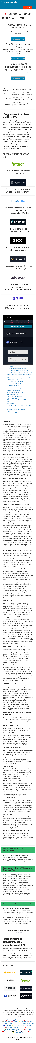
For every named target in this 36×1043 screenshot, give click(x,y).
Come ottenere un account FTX (16, 368)
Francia (31, 1022)
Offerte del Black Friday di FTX (16, 396)
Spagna (9, 1020)
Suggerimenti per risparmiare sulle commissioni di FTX (17, 412)
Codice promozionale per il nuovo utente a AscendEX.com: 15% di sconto (18, 287)
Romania (23, 1022)
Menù (28, 7)
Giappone (9, 1027)
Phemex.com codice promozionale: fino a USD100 (18, 230)
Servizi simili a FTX (12, 394)
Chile (32, 1023)
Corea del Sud (19, 1027)
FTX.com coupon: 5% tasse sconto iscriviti (18, 26)
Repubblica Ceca (14, 1023)
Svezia (24, 1031)
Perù (23, 1025)
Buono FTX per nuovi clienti (15, 392)
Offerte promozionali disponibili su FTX (18, 378)
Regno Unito (18, 1020)
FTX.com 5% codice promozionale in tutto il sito (18, 65)
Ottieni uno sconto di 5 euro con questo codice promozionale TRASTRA (18, 210)
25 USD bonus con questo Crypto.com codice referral (18, 190)
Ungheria (16, 1031)
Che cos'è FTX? (11, 367)
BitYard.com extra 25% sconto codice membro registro (18, 267)
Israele (20, 1029)
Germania (7, 1022)
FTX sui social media (13, 387)
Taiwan (28, 1027)
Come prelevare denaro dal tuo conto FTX (19, 372)
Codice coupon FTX (13, 385)
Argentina (16, 1025)
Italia (5, 1023)
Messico (25, 1023)
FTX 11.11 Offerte (12, 398)
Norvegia (28, 1029)
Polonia (27, 1020)
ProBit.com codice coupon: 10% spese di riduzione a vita (18, 306)
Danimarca (7, 1031)
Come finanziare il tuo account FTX (17, 370)
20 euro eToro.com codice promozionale (18, 172)
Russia (31, 1031)
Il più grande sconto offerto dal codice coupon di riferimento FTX (18, 390)
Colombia (8, 1025)
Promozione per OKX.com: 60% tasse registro (18, 248)
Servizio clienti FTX (12, 379)
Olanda (15, 1022)
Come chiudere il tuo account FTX (17, 383)
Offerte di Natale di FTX (14, 402)
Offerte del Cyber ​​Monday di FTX (16, 400)
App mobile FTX (11, 403)
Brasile (30, 1025)
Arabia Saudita (10, 1029)
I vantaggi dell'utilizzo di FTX (15, 381)
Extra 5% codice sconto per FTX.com (18, 46)
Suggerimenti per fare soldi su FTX (17, 409)
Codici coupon (18, 1033)
